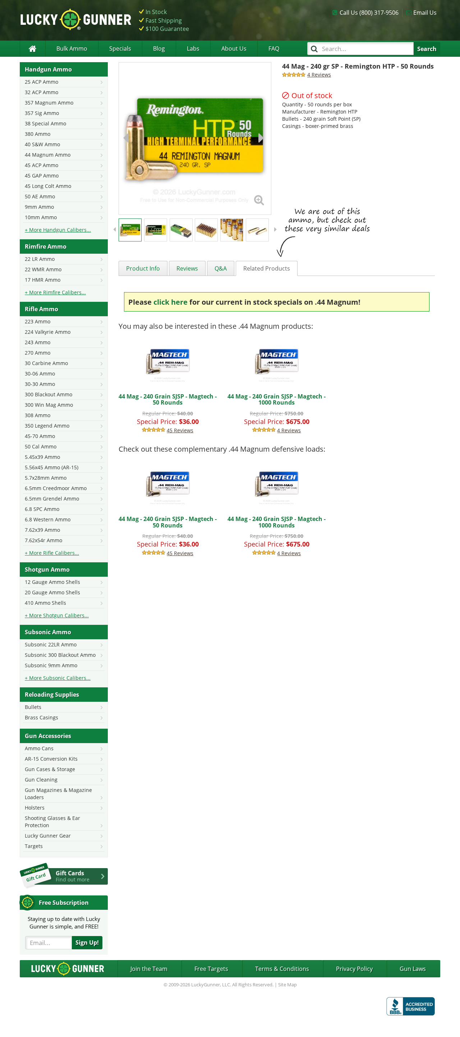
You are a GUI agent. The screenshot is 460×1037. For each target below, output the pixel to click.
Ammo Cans (39, 748)
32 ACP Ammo (41, 92)
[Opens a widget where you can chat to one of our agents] (34, 1024)
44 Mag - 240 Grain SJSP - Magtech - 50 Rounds (168, 399)
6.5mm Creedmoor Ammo (56, 488)
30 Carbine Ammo (46, 363)
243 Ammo (37, 342)
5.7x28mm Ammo (45, 477)
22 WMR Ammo (43, 269)
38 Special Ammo (45, 123)
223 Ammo (37, 321)
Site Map (287, 984)
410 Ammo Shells (45, 602)
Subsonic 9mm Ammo (51, 665)
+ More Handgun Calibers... (58, 229)
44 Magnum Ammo (47, 154)
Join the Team (148, 969)
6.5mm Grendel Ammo (52, 498)
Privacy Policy (354, 969)
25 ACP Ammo (41, 81)
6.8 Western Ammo (47, 519)
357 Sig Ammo (42, 113)
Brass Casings (41, 717)
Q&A (221, 268)
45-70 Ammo (40, 436)
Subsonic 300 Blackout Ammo (60, 654)
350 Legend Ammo (47, 425)
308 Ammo (37, 415)
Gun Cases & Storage (50, 769)
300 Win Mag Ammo (49, 404)
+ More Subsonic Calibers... (58, 677)
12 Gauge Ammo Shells (52, 582)
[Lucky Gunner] (32, 49)
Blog (159, 48)
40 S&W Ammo (42, 144)
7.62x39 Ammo (42, 529)
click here (170, 302)
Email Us (425, 13)
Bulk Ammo (71, 48)
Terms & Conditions (282, 969)
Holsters (35, 807)
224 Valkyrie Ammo (47, 331)
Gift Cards (72, 876)
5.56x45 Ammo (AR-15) (51, 467)
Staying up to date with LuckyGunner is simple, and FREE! (64, 922)
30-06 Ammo (40, 373)
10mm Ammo (41, 217)
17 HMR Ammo (42, 279)
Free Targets (211, 969)
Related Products (266, 268)
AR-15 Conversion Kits (51, 758)
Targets (34, 846)
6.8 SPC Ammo (42, 509)
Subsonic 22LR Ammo (51, 644)
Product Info (143, 268)
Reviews (187, 268)
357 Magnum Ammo (49, 102)
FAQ (273, 48)
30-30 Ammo (40, 384)
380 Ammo (37, 133)
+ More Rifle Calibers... (52, 552)
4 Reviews (289, 430)
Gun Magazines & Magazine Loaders (58, 794)
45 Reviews (180, 430)
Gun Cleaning (41, 779)
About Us (234, 48)
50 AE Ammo (40, 196)
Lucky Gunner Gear (48, 835)
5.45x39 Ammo (42, 456)
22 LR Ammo (40, 258)
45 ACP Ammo (41, 165)
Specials (120, 48)
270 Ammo (37, 352)
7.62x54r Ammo (43, 540)
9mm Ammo (39, 206)
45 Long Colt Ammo (48, 186)
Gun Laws (413, 969)
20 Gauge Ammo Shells (52, 592)
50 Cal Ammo (40, 446)
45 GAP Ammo (42, 175)
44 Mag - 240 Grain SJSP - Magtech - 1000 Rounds (276, 399)
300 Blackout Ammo (48, 394)
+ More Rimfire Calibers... (55, 292)
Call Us (369, 13)
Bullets (33, 707)
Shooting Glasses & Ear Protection (52, 822)
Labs (193, 48)
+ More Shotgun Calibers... (57, 615)
